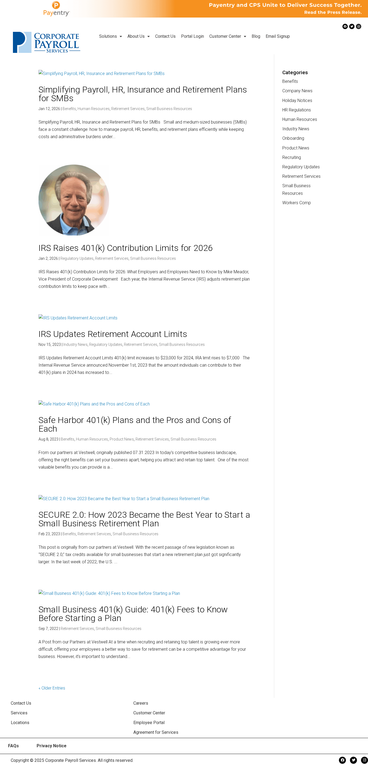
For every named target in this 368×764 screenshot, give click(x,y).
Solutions (108, 36)
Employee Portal (149, 722)
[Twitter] (352, 26)
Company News (297, 90)
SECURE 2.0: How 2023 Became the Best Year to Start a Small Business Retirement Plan (144, 519)
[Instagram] (358, 26)
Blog (256, 36)
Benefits (69, 109)
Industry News (75, 344)
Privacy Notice (52, 745)
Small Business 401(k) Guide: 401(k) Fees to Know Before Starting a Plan (133, 613)
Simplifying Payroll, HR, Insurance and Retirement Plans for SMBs (143, 93)
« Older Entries (52, 688)
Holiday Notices (297, 100)
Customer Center (225, 36)
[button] (110, 36)
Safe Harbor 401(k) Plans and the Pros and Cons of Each (135, 424)
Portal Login (192, 36)
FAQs (13, 745)
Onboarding (293, 138)
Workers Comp (296, 202)
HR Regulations (296, 109)
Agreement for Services (155, 732)
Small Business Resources (169, 109)
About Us (136, 36)
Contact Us (165, 36)
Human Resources (94, 109)
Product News (122, 439)
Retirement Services (128, 109)
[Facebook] (345, 26)
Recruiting (291, 157)
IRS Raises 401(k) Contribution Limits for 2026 (126, 248)
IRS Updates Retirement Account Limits (113, 334)
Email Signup (278, 36)
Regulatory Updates (76, 258)
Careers (140, 703)
